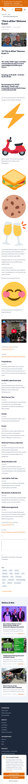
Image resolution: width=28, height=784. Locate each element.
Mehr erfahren (9, 770)
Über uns (3, 739)
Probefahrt (4, 730)
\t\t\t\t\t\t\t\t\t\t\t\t (6, 349)
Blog (9, 14)
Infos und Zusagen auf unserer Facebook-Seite (13, 356)
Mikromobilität (5, 715)
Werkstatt (3, 722)
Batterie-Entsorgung (6, 732)
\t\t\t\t (10, 347)
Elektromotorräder (6, 713)
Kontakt (18, 9)
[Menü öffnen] (25, 9)
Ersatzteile (4, 727)
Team (2, 742)
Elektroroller (4, 710)
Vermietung (4, 725)
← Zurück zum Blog (6, 591)
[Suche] (12, 9)
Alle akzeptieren (14, 774)
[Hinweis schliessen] (25, 2)
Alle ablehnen (14, 777)
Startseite (3, 14)
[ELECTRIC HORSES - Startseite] (3, 10)
